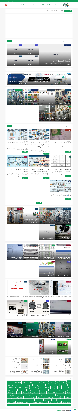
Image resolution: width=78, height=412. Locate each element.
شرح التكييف (51, 394)
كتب (47, 4)
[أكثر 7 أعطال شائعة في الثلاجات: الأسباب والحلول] (46, 372)
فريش (58, 397)
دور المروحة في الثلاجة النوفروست (65, 238)
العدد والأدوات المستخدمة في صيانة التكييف (47, 336)
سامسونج (10, 392)
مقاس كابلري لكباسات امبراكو (63, 275)
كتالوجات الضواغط (32, 397)
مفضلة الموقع (43, 4)
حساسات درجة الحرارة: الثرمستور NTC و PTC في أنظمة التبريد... (36, 360)
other (44, 404)
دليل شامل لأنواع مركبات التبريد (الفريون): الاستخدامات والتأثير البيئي (31, 102)
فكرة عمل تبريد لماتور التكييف (57, 10)
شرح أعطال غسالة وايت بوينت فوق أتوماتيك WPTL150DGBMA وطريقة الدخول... (41, 81)
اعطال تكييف (51, 382)
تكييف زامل (68, 389)
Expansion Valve (20, 402)
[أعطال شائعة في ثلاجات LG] (68, 372)
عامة (36, 394)
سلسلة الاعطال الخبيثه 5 (32, 53)
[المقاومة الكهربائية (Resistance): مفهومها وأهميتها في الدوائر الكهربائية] (24, 360)
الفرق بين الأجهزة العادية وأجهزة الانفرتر (48, 274)
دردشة (49, 392)
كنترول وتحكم (15, 397)
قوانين (48, 397)
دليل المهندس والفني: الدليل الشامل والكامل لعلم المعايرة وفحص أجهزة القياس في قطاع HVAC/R (39, 145)
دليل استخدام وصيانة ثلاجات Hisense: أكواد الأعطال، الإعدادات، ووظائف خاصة (47, 118)
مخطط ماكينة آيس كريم (48, 238)
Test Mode (23, 404)
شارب (64, 394)
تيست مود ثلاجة (31, 389)
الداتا (70, 385)
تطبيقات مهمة (25, 387)
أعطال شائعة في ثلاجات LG (59, 371)
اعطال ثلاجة (45, 382)
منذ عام (68, 219)
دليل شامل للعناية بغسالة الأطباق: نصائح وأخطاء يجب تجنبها (64, 118)
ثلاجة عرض (62, 392)
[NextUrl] (37, 203)
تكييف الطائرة (10, 387)
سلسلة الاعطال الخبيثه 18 (60, 61)
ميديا (37, 399)
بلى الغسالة (68, 387)
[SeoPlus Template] (71, 410)
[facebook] (15, 1)
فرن (62, 397)
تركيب (52, 387)
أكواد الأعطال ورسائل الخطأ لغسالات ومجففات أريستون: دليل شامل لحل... (31, 221)
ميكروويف (31, 399)
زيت (14, 392)
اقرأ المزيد (68, 151)
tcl (28, 404)
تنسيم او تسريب (53, 389)
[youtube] (10, 1)
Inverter (52, 404)
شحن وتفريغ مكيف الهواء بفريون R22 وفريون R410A (64, 103)
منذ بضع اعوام (67, 59)
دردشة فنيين (59, 410)
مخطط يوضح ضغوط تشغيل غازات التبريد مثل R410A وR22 (47, 221)
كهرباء (9, 397)
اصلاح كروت (63, 382)
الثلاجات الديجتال (17, 382)
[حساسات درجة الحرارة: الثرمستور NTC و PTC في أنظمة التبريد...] (46, 360)
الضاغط (56, 385)
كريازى (21, 397)
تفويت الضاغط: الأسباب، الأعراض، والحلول (64, 221)
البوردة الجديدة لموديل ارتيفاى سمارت (63, 352)
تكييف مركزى (61, 389)
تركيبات (40, 387)
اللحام (23, 385)
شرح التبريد (59, 394)
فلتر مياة (53, 397)
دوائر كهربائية (35, 392)
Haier (69, 404)
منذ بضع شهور (67, 81)
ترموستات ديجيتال (33, 387)
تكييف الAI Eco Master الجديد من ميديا (61, 83)
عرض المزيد (10, 41)
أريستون (69, 382)
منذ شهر (25, 141)
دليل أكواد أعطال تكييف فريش (63, 169)
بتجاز (13, 385)
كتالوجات (39, 397)
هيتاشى (16, 399)
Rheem (38, 404)
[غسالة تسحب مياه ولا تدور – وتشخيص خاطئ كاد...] (24, 366)
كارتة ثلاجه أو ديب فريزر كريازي (63, 336)
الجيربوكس (10, 382)
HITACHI (58, 404)
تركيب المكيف (47, 387)
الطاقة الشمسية (50, 385)
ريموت (24, 392)
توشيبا (46, 389)
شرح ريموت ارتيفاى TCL (48, 352)
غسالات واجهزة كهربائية (12, 394)
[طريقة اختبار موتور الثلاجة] (68, 366)
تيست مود (22, 4)
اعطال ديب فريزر (37, 382)
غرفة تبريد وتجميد (22, 394)
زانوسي (19, 392)
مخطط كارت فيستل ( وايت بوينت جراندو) (32, 336)
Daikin (46, 402)
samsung (33, 404)
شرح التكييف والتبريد (43, 394)
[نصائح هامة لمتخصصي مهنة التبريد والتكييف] (46, 366)
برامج (9, 385)
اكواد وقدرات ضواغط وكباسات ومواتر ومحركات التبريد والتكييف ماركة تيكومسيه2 (47, 257)
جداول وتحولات (36, 4)
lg (47, 404)
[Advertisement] (39, 27)
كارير (44, 397)
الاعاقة (24, 382)
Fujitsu (13, 402)
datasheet (41, 402)
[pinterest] (8, 1)
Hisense (64, 404)
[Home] (40, 203)
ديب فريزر (29, 392)
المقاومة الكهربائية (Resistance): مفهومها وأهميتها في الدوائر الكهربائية (14, 361)
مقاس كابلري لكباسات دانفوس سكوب (16, 258)
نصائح (26, 399)
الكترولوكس (29, 385)
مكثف (41, 399)
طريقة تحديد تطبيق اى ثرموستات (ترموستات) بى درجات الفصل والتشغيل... (16, 335)
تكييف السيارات (18, 387)
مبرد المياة (68, 399)
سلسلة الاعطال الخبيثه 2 (32, 64)
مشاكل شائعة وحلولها (16, 222)
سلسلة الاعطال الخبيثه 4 (16, 53)
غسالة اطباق (68, 397)
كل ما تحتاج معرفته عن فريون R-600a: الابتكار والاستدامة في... (15, 102)
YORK (9, 404)
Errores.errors (28, 402)
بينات (59, 387)
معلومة (54, 399)
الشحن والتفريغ (63, 385)
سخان (69, 394)
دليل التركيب (43, 392)
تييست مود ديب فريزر (12, 389)
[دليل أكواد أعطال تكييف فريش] (60, 161)
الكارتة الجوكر (36, 385)
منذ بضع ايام (68, 141)
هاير (21, 399)
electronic (35, 402)
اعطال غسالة (29, 382)
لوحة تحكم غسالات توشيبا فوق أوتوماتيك (31, 258)
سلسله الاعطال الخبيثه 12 (16, 64)
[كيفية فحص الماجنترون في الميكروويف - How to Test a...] (24, 372)
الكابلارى (43, 385)
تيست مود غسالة (22, 389)
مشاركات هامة (27, 4)
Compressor (52, 402)
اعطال (50, 4)
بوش (63, 387)
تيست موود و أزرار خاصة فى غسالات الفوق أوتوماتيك (64, 258)
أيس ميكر (18, 385)
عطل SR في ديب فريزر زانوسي (22, 315)
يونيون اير (59, 402)
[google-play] (6, 1)
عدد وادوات (30, 394)
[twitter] (12, 1)
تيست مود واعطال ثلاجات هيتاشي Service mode (61, 296)
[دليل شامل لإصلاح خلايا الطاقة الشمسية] (68, 360)
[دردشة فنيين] (64, 5)
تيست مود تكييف (39, 389)
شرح (55, 4)
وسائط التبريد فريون (67, 402)
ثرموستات (69, 392)
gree (9, 402)
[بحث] (6, 5)
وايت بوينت (10, 399)
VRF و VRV (16, 404)
